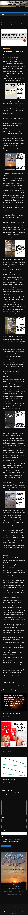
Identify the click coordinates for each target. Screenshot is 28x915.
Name (3, 817)
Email (3, 824)
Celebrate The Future (8, 682)
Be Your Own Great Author (11, 714)
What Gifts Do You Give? (10, 749)
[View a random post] (25, 14)
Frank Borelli (15, 57)
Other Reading (6, 48)
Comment (4, 799)
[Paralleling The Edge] (14, 757)
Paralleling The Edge (9, 779)
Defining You (21, 686)
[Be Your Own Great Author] (14, 694)
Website (3, 830)
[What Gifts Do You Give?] (14, 722)
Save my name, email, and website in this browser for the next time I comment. (11, 840)
